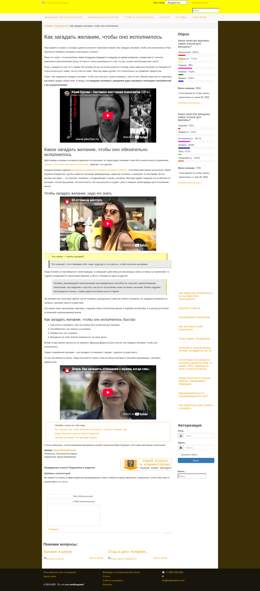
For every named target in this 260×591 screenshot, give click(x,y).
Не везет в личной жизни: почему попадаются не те (195, 349)
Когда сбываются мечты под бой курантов (77, 433)
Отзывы (181, 17)
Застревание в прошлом (194, 317)
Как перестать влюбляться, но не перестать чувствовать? (196, 296)
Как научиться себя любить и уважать (196, 406)
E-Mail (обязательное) (83, 501)
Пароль (181, 443)
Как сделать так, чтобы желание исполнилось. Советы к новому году (91, 429)
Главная (48, 25)
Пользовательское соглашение (59, 572)
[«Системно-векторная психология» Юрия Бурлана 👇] (192, 576)
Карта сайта (49, 576)
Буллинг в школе (58, 551)
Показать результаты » (190, 102)
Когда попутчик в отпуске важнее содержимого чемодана (194, 381)
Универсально (61, 25)
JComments (168, 533)
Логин (181, 431)
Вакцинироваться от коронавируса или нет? (193, 394)
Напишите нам (200, 2)
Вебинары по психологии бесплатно (121, 572)
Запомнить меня (188, 455)
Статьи (165, 17)
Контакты (200, 17)
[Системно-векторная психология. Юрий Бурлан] (192, 572)
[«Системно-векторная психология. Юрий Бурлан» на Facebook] (191, 576)
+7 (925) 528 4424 (174, 572)
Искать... (182, 471)
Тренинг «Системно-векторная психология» (66, 164)
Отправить (53, 529)
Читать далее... (97, 557)
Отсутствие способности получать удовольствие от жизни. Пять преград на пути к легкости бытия (195, 364)
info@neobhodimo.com (173, 580)
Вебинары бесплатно (103, 17)
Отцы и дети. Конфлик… (128, 551)
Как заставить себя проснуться (191, 327)
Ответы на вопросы (139, 17)
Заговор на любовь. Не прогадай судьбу (76, 437)
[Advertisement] (196, 236)
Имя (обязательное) (83, 496)
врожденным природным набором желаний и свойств (99, 169)
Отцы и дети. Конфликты (194, 338)
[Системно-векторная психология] (191, 572)
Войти (196, 460)
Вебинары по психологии (63, 17)
